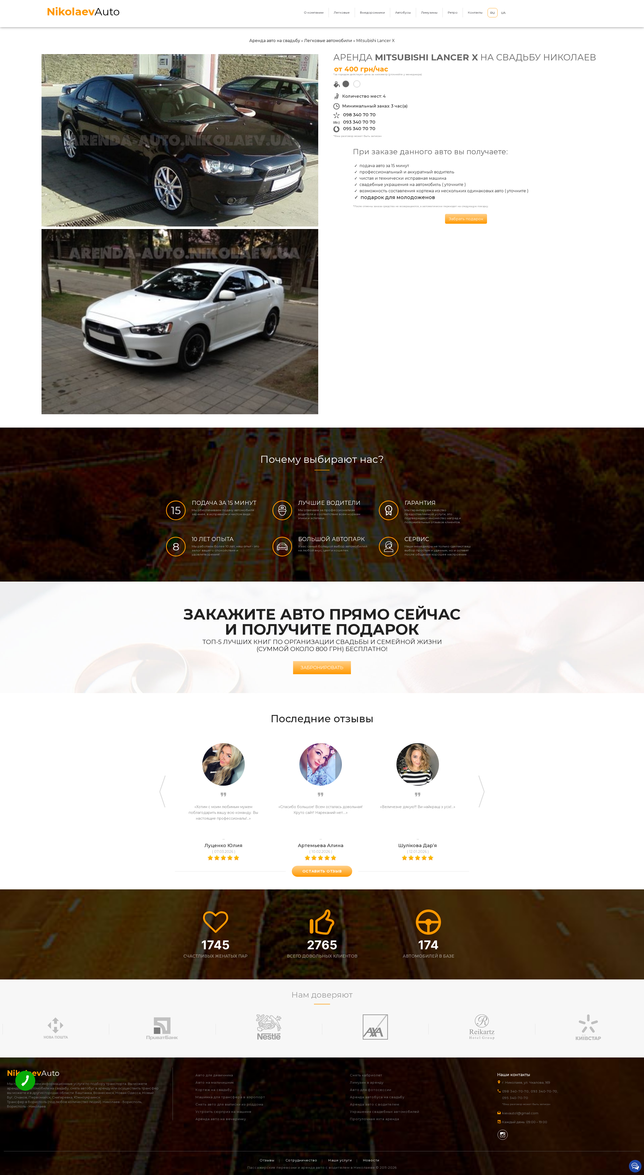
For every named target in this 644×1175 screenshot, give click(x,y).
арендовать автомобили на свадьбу (38, 1088)
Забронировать (322, 667)
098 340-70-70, (516, 1091)
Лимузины (429, 12)
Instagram (502, 1135)
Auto (83, 11)
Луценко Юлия (224, 845)
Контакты (475, 12)
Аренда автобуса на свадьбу (377, 1097)
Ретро (453, 12)
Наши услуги (340, 1160)
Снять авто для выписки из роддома (229, 1104)
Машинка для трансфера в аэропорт (230, 1097)
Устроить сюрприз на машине (223, 1112)
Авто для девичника (214, 1075)
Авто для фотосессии (370, 1090)
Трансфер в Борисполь (27, 1102)
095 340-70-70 (515, 1098)
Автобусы (403, 12)
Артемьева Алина (320, 845)
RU (492, 13)
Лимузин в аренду (367, 1082)
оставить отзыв (322, 871)
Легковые (342, 12)
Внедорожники (372, 12)
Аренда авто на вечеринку (220, 1119)
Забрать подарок (466, 218)
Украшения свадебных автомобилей (384, 1112)
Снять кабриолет (366, 1075)
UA (503, 13)
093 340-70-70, (545, 1091)
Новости (371, 1160)
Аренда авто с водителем (374, 1104)
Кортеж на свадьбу (213, 1090)
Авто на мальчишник (214, 1082)
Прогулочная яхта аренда (374, 1119)
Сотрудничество (301, 1160)
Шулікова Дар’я (417, 845)
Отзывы (267, 1160)
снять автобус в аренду (90, 1088)
